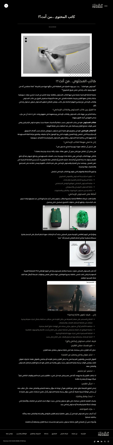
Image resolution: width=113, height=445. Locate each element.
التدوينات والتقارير (35, 434)
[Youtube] (98, 441)
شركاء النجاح (64, 434)
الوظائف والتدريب (21, 434)
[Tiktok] (94, 441)
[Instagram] (108, 441)
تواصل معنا (9, 434)
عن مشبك (74, 434)
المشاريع (54, 434)
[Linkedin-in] (101, 441)
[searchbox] (6, 6)
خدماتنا (46, 434)
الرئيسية (83, 434)
